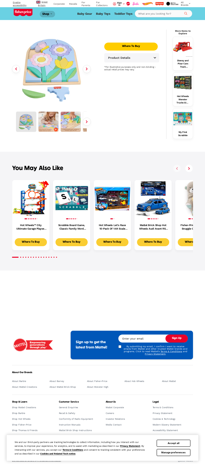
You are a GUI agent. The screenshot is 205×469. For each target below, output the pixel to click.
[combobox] (163, 13)
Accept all (173, 443)
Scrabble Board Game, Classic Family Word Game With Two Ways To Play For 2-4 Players (71, 227)
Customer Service (69, 402)
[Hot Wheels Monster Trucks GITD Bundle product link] (183, 83)
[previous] (177, 168)
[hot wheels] (147, 3)
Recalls (73, 4)
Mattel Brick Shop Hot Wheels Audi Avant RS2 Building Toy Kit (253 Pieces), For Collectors (153, 227)
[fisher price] (159, 3)
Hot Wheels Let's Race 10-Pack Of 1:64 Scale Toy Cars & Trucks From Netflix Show (112, 227)
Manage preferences (173, 452)
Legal (156, 402)
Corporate (59, 4)
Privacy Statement (130, 446)
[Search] (185, 13)
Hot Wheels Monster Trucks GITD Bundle (182, 99)
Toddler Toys (123, 14)
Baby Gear (84, 14)
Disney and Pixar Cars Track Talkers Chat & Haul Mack (183, 64)
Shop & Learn (19, 402)
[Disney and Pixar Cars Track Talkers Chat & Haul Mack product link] (183, 47)
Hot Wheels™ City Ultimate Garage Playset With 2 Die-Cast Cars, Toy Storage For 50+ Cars (31, 227)
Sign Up (176, 338)
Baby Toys (103, 14)
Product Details (119, 57)
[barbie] (135, 3)
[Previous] (16, 69)
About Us (111, 402)
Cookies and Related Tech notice (57, 453)
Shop (46, 14)
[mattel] (128, 3)
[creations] (172, 3)
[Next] (87, 69)
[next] (189, 168)
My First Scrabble (183, 134)
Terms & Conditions (72, 450)
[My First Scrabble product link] (183, 118)
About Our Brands (22, 372)
